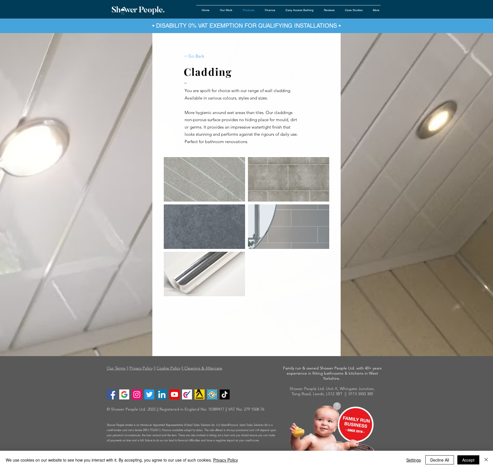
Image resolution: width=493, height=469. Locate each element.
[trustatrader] (212, 394)
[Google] (124, 394)
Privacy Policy (141, 368)
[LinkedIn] (162, 394)
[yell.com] (200, 394)
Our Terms (116, 368)
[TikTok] (225, 394)
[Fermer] (486, 459)
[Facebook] (112, 394)
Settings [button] (413, 460)
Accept (468, 460)
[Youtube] (174, 394)
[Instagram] (137, 394)
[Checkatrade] (187, 394)
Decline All (439, 460)
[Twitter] (149, 394)
